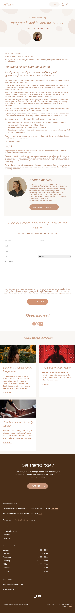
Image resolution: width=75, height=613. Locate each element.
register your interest (21, 156)
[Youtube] (39, 596)
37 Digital (69, 606)
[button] (34, 324)
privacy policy (65, 293)
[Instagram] (35, 596)
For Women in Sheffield (13, 53)
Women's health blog (37, 18)
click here (54, 508)
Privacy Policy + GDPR (54, 604)
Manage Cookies (67, 604)
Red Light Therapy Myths (56, 367)
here (40, 513)
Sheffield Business (21, 520)
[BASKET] (63, 4)
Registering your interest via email (17, 151)
